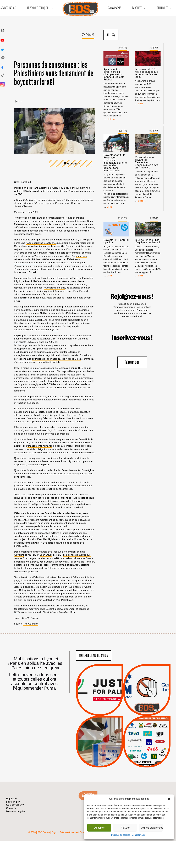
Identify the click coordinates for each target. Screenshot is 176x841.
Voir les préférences (152, 827)
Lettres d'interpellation (146, 708)
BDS (55, 329)
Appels (92, 707)
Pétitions (105, 712)
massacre (81, 256)
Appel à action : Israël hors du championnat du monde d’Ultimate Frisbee (113, 74)
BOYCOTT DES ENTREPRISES (147, 699)
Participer (137, 8)
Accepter (99, 827)
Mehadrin (142, 753)
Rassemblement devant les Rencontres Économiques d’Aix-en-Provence (147, 162)
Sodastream (146, 757)
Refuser (125, 827)
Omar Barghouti (22, 181)
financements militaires (40, 445)
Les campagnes (114, 8)
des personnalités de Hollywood (58, 558)
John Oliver (46, 554)
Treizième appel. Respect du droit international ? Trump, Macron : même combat (147, 680)
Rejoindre (11, 798)
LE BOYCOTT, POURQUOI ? (38, 8)
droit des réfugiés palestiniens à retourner (36, 351)
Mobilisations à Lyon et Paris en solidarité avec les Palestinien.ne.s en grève (34, 663)
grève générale (36, 316)
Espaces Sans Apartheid (99, 750)
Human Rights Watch (48, 362)
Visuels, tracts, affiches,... (147, 762)
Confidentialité (138, 835)
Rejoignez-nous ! (132, 296)
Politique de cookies (120, 835)
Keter (146, 744)
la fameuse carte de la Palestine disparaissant (48, 568)
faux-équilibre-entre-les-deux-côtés (33, 297)
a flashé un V (35, 590)
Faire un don (132, 362)
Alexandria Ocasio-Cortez (76, 539)
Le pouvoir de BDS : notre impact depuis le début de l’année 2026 (147, 73)
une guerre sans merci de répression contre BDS (56, 368)
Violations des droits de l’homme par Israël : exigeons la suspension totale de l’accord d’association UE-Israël (99, 685)
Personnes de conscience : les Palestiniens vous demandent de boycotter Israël (54, 73)
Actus (18, 101)
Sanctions (104, 707)
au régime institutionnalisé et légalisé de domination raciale (46, 355)
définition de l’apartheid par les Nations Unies (56, 358)
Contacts (11, 808)
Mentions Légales (15, 811)
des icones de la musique (77, 554)
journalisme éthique (54, 287)
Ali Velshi (19, 554)
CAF (154, 735)
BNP (146, 735)
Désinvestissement (158, 727)
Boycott (140, 727)
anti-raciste (20, 341)
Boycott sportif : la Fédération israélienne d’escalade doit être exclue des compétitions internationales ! (115, 163)
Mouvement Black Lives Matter (31, 529)
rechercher (162, 8)
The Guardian (30, 623)
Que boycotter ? (147, 721)
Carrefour (143, 740)
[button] (169, 799)
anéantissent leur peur (26, 262)
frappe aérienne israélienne (41, 242)
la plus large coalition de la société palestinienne (40, 345)
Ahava (151, 731)
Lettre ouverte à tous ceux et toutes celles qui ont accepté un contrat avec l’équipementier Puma (36, 681)
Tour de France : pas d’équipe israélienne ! (147, 241)
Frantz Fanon (60, 507)
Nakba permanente (50, 313)
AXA (139, 735)
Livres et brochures (146, 748)
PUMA (152, 753)
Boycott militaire (146, 704)
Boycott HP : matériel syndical (116, 241)
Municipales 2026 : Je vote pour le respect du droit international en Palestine (100, 731)
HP (152, 740)
